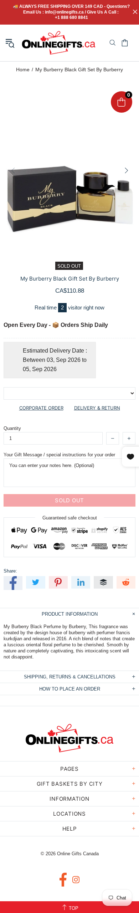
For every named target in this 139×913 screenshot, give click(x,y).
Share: (10, 571)
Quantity (12, 428)
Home (23, 69)
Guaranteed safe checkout (69, 517)
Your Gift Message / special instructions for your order (59, 454)
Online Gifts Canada (58, 43)
